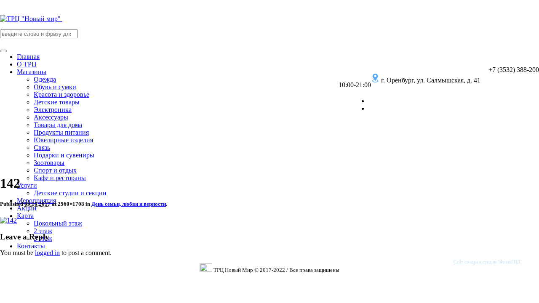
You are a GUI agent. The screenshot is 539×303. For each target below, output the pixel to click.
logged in (47, 252)
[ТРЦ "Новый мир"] (31, 18)
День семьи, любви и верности (128, 204)
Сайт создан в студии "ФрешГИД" (488, 261)
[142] (8, 220)
